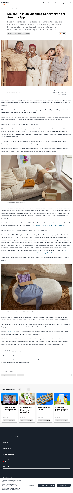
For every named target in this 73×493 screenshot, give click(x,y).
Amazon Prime (26, 33)
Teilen (63, 33)
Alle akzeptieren (64, 485)
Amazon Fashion (17, 33)
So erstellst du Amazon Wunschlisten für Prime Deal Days (61, 409)
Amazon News (4, 8)
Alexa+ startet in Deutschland (11, 356)
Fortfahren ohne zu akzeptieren (47, 485)
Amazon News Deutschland (10, 437)
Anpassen (31, 485)
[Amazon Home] (5, 3)
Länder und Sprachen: (7, 460)
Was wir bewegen (60, 3)
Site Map (5, 472)
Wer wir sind (46, 3)
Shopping (10, 33)
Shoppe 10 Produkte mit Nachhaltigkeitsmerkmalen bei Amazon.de (28, 410)
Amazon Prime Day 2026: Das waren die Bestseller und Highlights (21, 359)
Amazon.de (6, 448)
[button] (39, 3)
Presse (4, 442)
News (36, 3)
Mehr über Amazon (8, 477)
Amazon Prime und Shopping (14, 8)
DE (5, 461)
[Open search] (70, 2)
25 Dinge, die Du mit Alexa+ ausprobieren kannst (17, 362)
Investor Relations (8, 454)
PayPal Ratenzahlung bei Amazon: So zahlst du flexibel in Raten (9, 409)
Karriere (5, 466)
